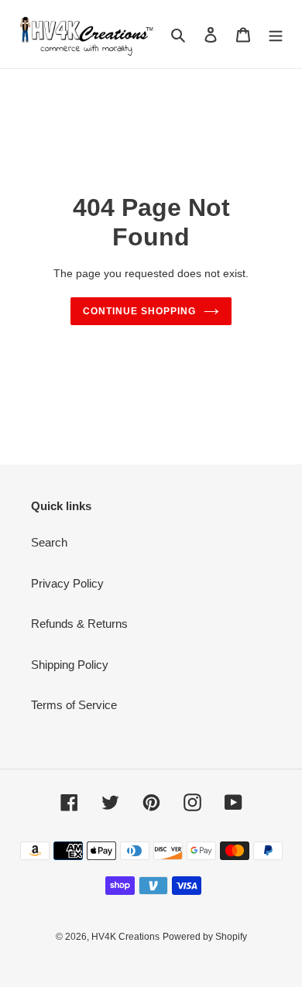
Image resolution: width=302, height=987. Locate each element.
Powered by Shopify (205, 936)
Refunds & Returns (79, 623)
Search (49, 542)
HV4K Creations (125, 936)
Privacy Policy (67, 583)
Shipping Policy (69, 664)
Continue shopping (139, 311)
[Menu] (275, 34)
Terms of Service (74, 704)
